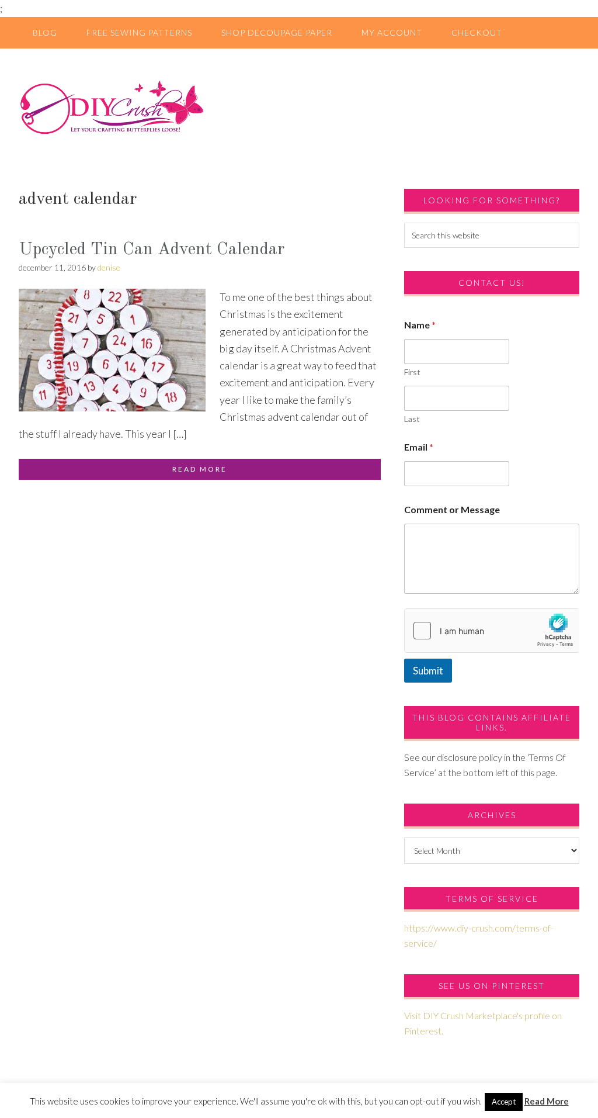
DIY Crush (299, 107)
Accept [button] (504, 1101)
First (412, 372)
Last (412, 419)
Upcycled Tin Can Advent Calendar (151, 249)
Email (418, 446)
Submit (428, 670)
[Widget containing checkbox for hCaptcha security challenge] (491, 630)
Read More (546, 1101)
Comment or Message (452, 509)
